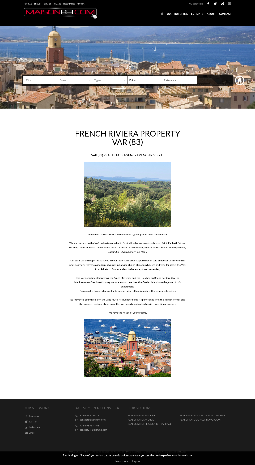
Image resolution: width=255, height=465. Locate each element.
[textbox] (43, 80)
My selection (196, 3)
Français (27, 4)
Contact (225, 13)
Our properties (177, 13)
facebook (208, 3)
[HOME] (161, 14)
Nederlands (69, 4)
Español (47, 4)
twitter (215, 3)
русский (81, 4)
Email (229, 3)
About (211, 13)
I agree (136, 461)
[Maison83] (60, 18)
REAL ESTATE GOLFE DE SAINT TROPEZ (202, 415)
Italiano (57, 4)
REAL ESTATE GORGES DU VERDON (200, 419)
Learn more (121, 461)
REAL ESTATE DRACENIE (142, 415)
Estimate (197, 13)
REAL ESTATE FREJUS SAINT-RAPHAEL (149, 423)
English (37, 4)
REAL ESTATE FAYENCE (141, 419)
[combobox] (40, 80)
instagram (222, 3)
